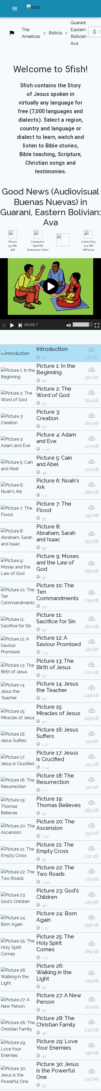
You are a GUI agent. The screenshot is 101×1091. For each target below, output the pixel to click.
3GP (12, 245)
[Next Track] (20, 324)
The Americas (31, 33)
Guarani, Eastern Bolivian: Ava (79, 33)
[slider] (83, 324)
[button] (15, 8)
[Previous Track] (4, 324)
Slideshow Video (37, 245)
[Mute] (69, 324)
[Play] (12, 324)
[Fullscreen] (97, 324)
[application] (50, 294)
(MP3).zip (88, 245)
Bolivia (55, 32)
